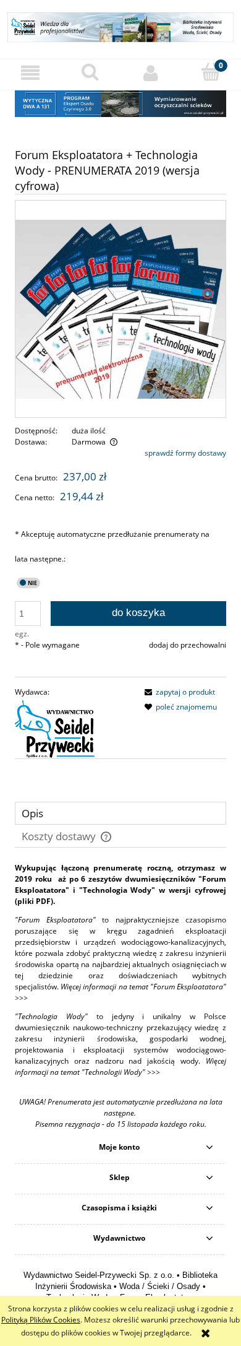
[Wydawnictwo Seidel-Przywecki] (55, 728)
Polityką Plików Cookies (40, 1319)
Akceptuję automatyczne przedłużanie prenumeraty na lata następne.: (112, 546)
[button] (30, 72)
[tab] (120, 813)
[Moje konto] (150, 72)
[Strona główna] (120, 25)
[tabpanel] (120, 996)
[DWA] (120, 103)
